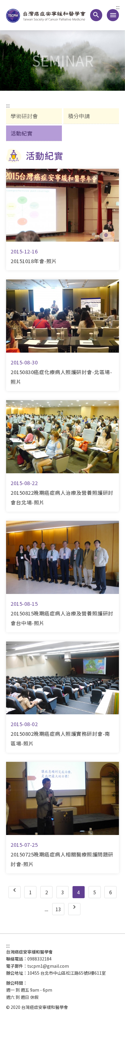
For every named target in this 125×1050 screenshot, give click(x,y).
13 (58, 909)
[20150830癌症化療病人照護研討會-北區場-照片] (62, 316)
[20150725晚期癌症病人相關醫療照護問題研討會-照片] (62, 798)
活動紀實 (21, 133)
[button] (96, 15)
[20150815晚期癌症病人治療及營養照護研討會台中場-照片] (62, 557)
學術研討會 (24, 116)
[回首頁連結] (48, 15)
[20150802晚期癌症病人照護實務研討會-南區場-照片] (62, 678)
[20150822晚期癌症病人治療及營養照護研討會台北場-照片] (62, 436)
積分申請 (79, 116)
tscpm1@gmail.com (48, 966)
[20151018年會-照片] (62, 205)
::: (118, 7)
